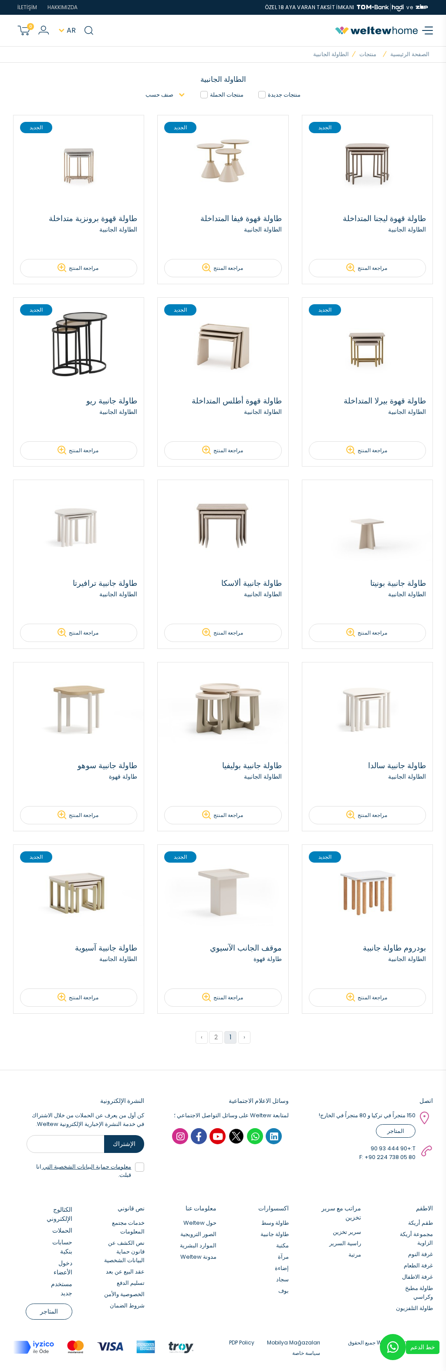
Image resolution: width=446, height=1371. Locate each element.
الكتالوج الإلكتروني (59, 1214)
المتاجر (395, 1131)
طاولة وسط (275, 1223)
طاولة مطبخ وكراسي (419, 1292)
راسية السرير (345, 1243)
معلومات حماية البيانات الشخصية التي (86, 1167)
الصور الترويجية (198, 1234)
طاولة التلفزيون (414, 1308)
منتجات (367, 54)
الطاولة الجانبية (331, 54)
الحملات (62, 1230)
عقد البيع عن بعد (125, 1271)
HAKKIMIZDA (62, 7)
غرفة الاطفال (417, 1277)
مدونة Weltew (198, 1257)
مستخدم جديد (61, 1288)
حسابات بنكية (62, 1247)
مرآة (283, 1257)
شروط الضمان (127, 1305)
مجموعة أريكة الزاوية (416, 1238)
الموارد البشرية (198, 1245)
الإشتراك (124, 1143)
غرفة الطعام (418, 1265)
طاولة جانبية (274, 1234)
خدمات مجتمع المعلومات (128, 1227)
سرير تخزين (347, 1232)
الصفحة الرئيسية (409, 54)
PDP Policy (241, 1342)
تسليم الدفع (131, 1283)
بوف (283, 1291)
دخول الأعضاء (63, 1268)
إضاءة (282, 1268)
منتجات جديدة (284, 95)
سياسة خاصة (306, 1353)
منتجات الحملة (226, 95)
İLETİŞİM (27, 7)
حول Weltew (199, 1223)
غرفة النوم (420, 1254)
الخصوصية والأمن (124, 1294)
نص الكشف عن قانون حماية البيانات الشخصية (124, 1251)
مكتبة (282, 1245)
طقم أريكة (420, 1223)
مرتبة (354, 1254)
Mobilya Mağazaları (293, 1342)
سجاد (282, 1279)
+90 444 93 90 (391, 1148)
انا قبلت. (83, 1171)
